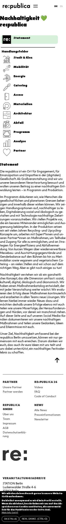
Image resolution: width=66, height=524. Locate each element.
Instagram (11, 470)
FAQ (37, 391)
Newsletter (41, 419)
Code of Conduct (45, 396)
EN (61, 6)
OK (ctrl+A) (10, 519)
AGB (5, 428)
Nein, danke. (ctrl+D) (34, 519)
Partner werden (13, 391)
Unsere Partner (12, 387)
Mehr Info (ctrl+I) (10, 512)
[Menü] (35, 6)
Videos (38, 387)
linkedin (29, 470)
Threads (41, 470)
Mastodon (23, 470)
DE (55, 6)
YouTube (5, 470)
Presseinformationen (47, 414)
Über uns (8, 414)
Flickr (35, 470)
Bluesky (17, 470)
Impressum (9, 423)
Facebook (47, 470)
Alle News (40, 410)
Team (6, 418)
